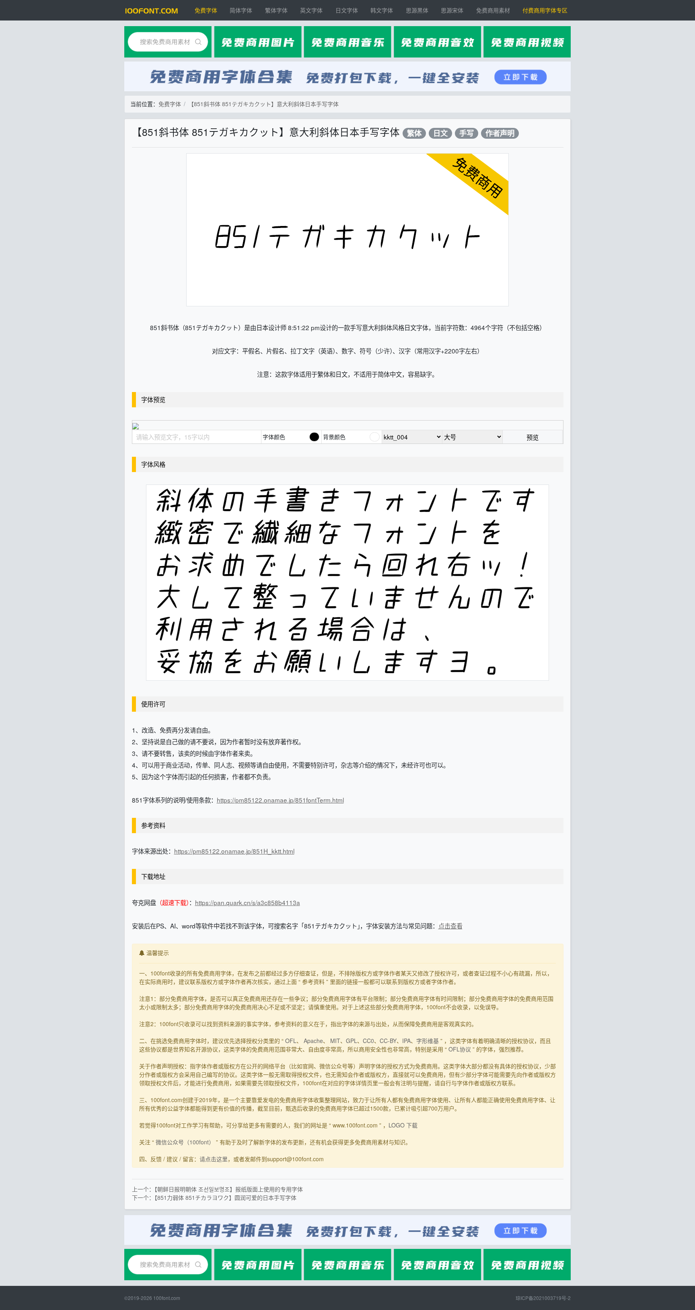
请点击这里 (213, 1159)
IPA (406, 1041)
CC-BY (388, 1041)
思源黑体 (417, 10)
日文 (440, 133)
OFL (290, 1041)
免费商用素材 (493, 10)
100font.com (166, 1297)
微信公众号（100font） (185, 1142)
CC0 (368, 1041)
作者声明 (499, 133)
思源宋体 (452, 10)
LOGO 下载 (403, 1125)
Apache (313, 1041)
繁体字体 (276, 10)
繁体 (414, 133)
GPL (351, 1041)
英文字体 (311, 10)
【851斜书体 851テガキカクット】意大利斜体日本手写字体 (263, 104)
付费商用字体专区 (545, 10)
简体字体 (241, 10)
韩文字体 (381, 10)
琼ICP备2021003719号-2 (543, 1297)
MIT (335, 1041)
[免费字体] (151, 10)
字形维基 (427, 1041)
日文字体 (346, 10)
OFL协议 (459, 1049)
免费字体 (206, 10)
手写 (466, 133)
